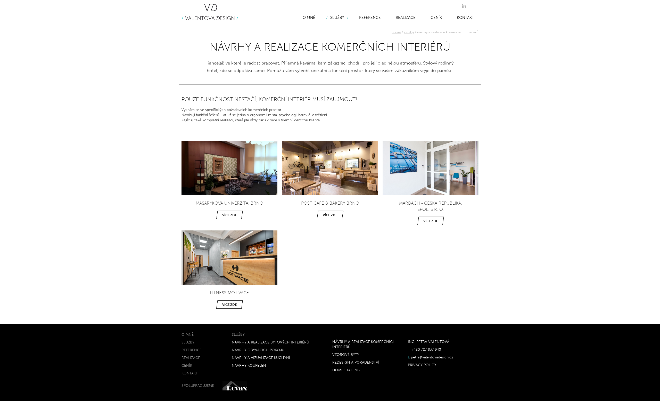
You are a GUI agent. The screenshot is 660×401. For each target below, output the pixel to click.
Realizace (406, 17)
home (396, 32)
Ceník (436, 17)
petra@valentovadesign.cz (432, 357)
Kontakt (465, 17)
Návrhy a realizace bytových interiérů (270, 342)
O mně (309, 17)
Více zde (229, 215)
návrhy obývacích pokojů (258, 350)
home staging (346, 370)
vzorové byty (345, 354)
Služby (337, 17)
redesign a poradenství (355, 362)
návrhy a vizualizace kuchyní (261, 358)
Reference (370, 17)
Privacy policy (422, 365)
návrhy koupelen (249, 365)
